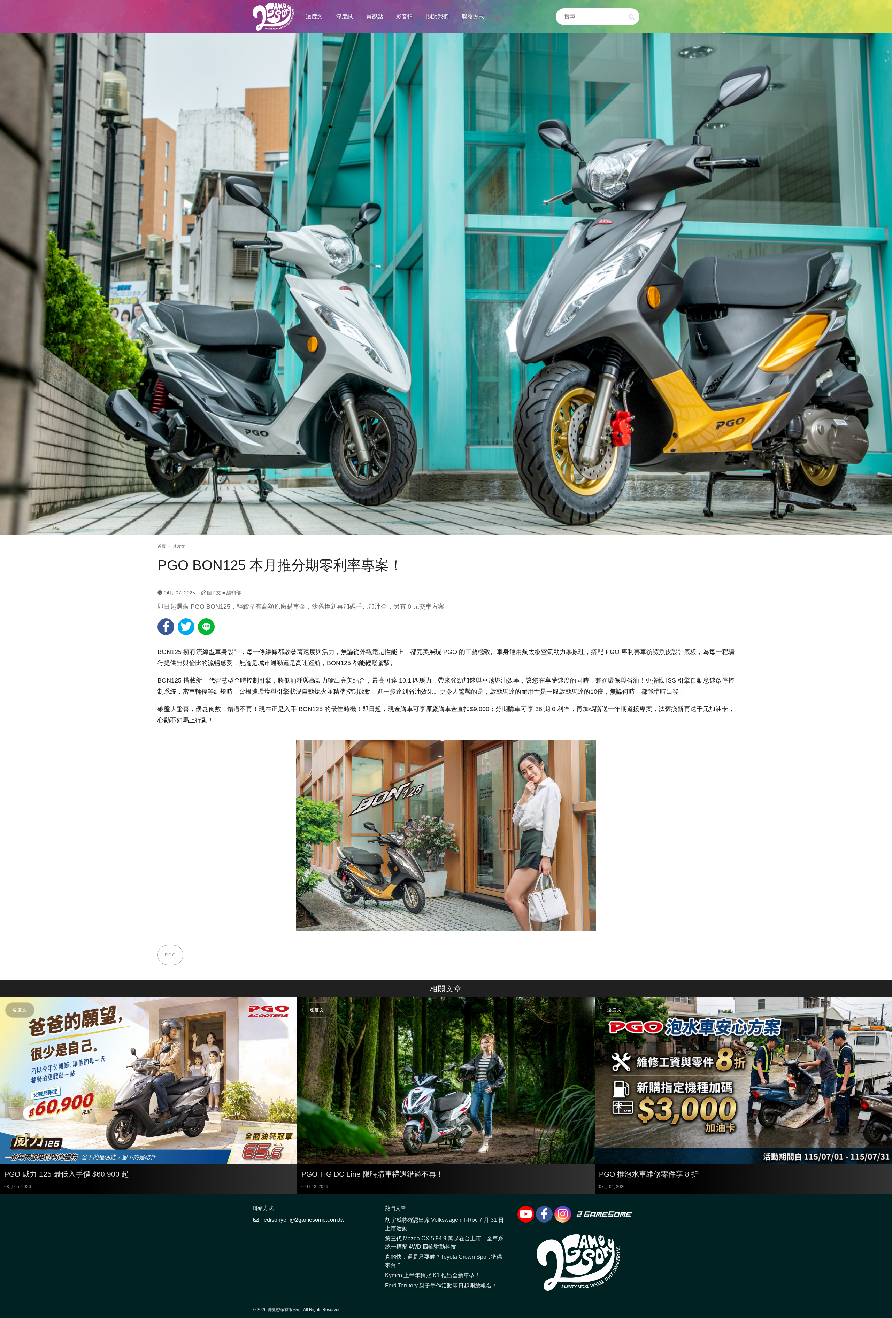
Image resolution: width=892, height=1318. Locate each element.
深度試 (344, 17)
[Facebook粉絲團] (544, 1214)
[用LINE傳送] (206, 626)
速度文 (314, 17)
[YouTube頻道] (525, 1214)
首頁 (161, 546)
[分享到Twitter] (186, 626)
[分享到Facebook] (165, 626)
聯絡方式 (473, 17)
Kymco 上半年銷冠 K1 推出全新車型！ (432, 1275)
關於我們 (437, 17)
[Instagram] (562, 1214)
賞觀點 (374, 17)
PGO (170, 955)
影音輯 (404, 17)
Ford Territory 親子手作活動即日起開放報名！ (441, 1285)
